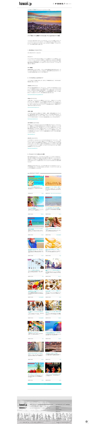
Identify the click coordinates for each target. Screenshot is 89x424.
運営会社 (57, 408)
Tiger (60, 255)
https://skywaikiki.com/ (31, 134)
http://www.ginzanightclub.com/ (33, 118)
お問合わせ (58, 419)
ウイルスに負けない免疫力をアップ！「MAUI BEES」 (52, 249)
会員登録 (67, 3)
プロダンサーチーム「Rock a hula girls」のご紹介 (53, 373)
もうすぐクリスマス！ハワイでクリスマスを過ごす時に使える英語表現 (35, 229)
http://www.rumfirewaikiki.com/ (33, 148)
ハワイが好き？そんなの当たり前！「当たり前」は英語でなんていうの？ (35, 249)
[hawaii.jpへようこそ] (23, 405)
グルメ (41, 406)
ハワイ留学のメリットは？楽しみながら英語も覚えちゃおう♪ (35, 312)
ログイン (70, 3)
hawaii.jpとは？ (58, 406)
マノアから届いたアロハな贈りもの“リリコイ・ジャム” (35, 374)
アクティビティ (35, 9)
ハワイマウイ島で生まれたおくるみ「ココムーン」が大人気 (53, 229)
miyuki (42, 193)
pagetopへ (87, 422)
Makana (42, 214)
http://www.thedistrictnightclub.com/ (33, 107)
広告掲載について (59, 418)
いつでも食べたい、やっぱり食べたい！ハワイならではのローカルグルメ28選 (35, 291)
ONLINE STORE (58, 409)
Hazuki (60, 214)
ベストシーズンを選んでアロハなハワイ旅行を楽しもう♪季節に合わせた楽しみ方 (53, 332)
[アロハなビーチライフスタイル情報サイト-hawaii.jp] (25, 5)
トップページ (30, 9)
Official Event (58, 411)
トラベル (46, 406)
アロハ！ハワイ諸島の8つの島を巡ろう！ (34, 270)
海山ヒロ (59, 276)
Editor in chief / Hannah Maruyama (56, 193)
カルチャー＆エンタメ (46, 408)
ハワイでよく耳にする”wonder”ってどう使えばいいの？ (35, 353)
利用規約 (57, 414)
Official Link (58, 413)
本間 (42, 276)
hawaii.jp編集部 (58, 234)
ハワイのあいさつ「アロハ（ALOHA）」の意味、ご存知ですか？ (53, 187)
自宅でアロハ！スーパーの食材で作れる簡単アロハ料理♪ (53, 270)
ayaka (42, 380)
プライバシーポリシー (60, 416)
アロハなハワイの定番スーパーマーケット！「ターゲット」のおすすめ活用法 (35, 208)
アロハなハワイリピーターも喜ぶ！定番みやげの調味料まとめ (53, 312)
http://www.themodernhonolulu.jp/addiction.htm (35, 94)
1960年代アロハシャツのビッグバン (33, 332)
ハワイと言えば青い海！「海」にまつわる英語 (52, 207)
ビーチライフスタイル (34, 406)
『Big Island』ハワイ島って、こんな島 (51, 353)
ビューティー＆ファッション (35, 408)
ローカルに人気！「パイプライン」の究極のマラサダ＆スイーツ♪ (53, 291)
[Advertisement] (44, 392)
